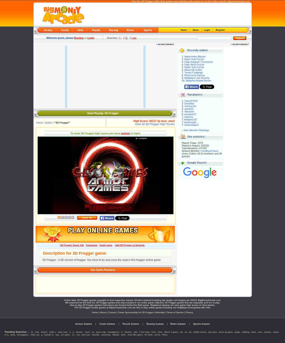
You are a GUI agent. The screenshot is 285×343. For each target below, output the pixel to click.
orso (260, 332)
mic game (65, 335)
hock (153, 332)
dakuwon (189, 111)
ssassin (267, 332)
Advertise (160, 312)
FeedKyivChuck (209, 151)
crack (87, 332)
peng (12, 335)
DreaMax (189, 103)
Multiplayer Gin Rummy (197, 78)
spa (57, 335)
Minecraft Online (193, 70)
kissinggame (22, 335)
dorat (253, 332)
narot (123, 335)
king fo (44, 332)
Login (207, 30)
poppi (237, 332)
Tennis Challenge (193, 72)
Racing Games (155, 324)
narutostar (105, 335)
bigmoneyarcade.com (239, 1)
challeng (245, 332)
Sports (148, 30)
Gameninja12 (191, 125)
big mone (212, 332)
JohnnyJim (190, 106)
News (196, 30)
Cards (65, 30)
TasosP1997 (191, 100)
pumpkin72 (190, 114)
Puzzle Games (130, 324)
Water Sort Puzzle (194, 67)
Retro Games (178, 324)
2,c (73, 335)
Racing (113, 30)
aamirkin (188, 109)
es (93, 332)
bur (78, 335)
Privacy (189, 312)
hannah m (48, 335)
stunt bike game (135, 335)
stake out (35, 335)
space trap (101, 332)
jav (190, 332)
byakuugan (190, 122)
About (103, 312)
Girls (80, 30)
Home (184, 30)
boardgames (113, 332)
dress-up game (226, 332)
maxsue (188, 117)
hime (160, 332)
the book (149, 335)
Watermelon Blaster (195, 56)
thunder (128, 332)
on (186, 332)
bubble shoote (199, 332)
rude (134, 38)
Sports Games (201, 324)
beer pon (86, 335)
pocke (157, 335)
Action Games (83, 324)
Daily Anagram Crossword (198, 62)
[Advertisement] (167, 15)
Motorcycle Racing (194, 75)
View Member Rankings (196, 130)
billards (115, 335)
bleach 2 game (171, 332)
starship (95, 335)
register (125, 133)
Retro (130, 30)
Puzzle (96, 30)
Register (220, 30)
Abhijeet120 (190, 119)
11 (126, 38)
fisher (164, 335)
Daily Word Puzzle (194, 64)
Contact (112, 312)
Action (48, 30)
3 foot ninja (144, 332)
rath (135, 332)
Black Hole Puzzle (194, 59)
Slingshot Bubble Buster (198, 80)
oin (181, 332)
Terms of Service (175, 312)
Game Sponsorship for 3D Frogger (135, 312)
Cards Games (107, 324)
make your (62, 332)
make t (52, 332)
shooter (79, 332)
